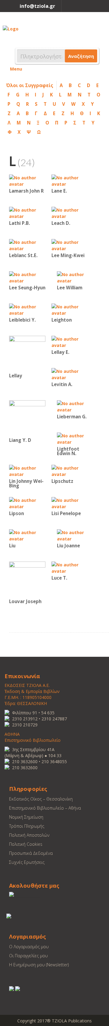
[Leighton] (69, 309)
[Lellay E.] (69, 342)
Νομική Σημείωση (26, 817)
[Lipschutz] (69, 471)
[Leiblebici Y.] (27, 309)
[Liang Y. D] (27, 418)
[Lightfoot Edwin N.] (75, 438)
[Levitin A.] (69, 374)
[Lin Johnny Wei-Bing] (27, 471)
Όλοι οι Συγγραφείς (29, 85)
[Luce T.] (69, 567)
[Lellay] (27, 353)
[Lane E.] (69, 180)
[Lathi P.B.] (27, 213)
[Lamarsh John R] (27, 180)
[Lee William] (75, 277)
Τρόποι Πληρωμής (26, 826)
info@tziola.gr (37, 6)
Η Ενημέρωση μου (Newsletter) (39, 965)
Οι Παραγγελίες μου (28, 955)
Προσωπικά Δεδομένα (31, 853)
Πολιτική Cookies (25, 844)
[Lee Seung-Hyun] (27, 277)
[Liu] (27, 535)
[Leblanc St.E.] (27, 245)
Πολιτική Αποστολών (29, 835)
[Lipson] (27, 503)
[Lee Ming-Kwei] (69, 245)
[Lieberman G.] (75, 406)
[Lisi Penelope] (69, 503)
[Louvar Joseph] (27, 579)
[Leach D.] (69, 213)
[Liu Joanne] (75, 535)
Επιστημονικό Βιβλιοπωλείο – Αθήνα (45, 808)
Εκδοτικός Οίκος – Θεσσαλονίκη (41, 799)
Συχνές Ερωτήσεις (27, 862)
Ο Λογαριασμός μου (29, 946)
